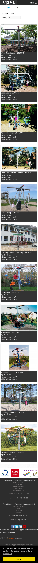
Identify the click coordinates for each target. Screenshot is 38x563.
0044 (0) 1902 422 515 (21, 494)
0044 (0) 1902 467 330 (20, 498)
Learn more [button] (7, 554)
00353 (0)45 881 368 (21, 515)
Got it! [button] (19, 559)
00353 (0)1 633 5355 (20, 520)
